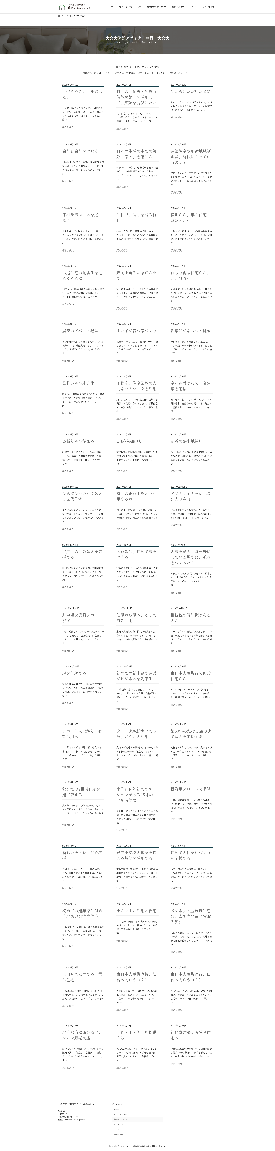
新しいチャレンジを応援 (82, 855)
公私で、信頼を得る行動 (136, 217)
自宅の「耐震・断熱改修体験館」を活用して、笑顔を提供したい (136, 97)
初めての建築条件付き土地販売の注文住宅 (82, 913)
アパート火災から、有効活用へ (82, 733)
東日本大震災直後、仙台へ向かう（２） (136, 977)
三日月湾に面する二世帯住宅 (82, 977)
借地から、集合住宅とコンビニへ (191, 217)
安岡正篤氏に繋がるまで (136, 275)
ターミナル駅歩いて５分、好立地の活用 (136, 733)
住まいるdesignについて (123, 1114)
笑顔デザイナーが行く (122, 1119)
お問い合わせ (119, 1134)
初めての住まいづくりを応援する (191, 855)
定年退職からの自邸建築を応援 (191, 385)
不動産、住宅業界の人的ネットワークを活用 (136, 385)
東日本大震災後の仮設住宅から (191, 675)
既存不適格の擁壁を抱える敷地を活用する (136, 855)
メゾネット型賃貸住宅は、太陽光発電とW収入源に (191, 916)
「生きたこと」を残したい (82, 94)
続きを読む (68, 127)
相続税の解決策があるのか (191, 617)
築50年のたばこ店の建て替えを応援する (191, 733)
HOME (116, 1109)
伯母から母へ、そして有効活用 (136, 617)
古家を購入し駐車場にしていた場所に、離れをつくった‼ (191, 557)
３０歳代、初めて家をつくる (136, 554)
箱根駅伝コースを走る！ (80, 217)
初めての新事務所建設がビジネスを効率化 (136, 675)
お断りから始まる (78, 441)
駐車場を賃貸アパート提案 (82, 617)
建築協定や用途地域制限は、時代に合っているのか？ (191, 156)
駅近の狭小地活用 (187, 441)
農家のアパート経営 (80, 330)
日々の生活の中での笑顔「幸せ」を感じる (136, 153)
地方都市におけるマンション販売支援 (82, 1035)
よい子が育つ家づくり (136, 330)
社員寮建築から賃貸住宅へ (191, 1035)
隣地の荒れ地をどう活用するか (136, 496)
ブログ (116, 1129)
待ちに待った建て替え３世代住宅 (82, 496)
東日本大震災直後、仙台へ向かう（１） (191, 977)
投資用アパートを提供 (190, 789)
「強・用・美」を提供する (136, 1035)
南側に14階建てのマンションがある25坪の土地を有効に (136, 794)
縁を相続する (74, 673)
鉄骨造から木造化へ (80, 383)
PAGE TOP (266, 1114)
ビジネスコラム (120, 1124)
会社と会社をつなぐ (80, 151)
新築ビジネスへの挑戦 (191, 330)
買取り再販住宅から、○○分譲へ (191, 275)
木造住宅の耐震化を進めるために (82, 275)
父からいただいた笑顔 (191, 91)
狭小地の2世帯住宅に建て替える (81, 791)
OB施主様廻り (129, 441)
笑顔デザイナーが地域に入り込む (190, 496)
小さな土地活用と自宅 (136, 910)
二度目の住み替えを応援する (82, 554)
